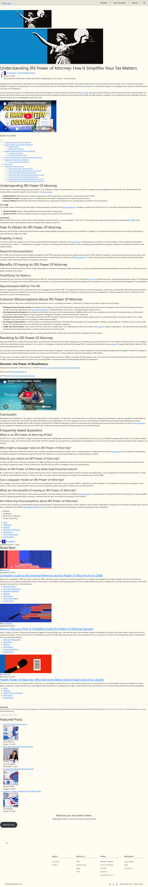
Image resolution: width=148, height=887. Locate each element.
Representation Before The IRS (18, 155)
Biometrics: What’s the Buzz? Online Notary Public (22, 791)
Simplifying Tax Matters (16, 153)
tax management (84, 494)
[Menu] (144, 3)
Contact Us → (129, 868)
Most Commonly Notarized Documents (18, 746)
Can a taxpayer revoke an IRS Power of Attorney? (23, 177)
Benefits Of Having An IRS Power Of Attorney (20, 151)
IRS (83, 86)
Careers (55, 865)
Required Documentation (16, 149)
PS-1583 (103, 868)
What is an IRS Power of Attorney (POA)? (21, 169)
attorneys (77, 242)
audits (100, 327)
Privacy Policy (138, 884)
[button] (2, 75)
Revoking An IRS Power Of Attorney (17, 160)
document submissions (41, 310)
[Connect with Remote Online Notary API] (10, 777)
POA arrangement (68, 207)
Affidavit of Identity (106, 862)
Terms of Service (126, 884)
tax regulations (139, 423)
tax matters (48, 192)
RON (78, 862)
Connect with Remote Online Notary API (18, 769)
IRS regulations (81, 257)
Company (55, 862)
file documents (116, 451)
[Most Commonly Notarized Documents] (10, 755)
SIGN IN (134, 3)
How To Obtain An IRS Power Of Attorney (19, 145)
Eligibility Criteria (14, 147)
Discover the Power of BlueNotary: (19, 162)
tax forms (92, 279)
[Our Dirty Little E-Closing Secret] (10, 733)
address (114, 344)
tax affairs (85, 93)
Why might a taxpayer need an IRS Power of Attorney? (25, 171)
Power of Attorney (106, 865)
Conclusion (8, 164)
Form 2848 (131, 220)
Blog (126, 865)
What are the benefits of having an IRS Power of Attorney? (26, 179)
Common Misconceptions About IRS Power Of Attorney (23, 157)
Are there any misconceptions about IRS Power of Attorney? (27, 181)
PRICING (104, 3)
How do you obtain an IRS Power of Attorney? (22, 173)
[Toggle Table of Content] (1, 140)
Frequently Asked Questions (14, 166)
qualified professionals (34, 507)
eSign (78, 868)
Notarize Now (8, 824)
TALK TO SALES (119, 3)
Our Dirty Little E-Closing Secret (15, 724)
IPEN (78, 872)
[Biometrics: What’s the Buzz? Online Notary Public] (10, 800)
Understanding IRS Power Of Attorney (18, 142)
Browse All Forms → (107, 875)
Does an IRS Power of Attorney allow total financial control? (26, 175)
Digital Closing (81, 865)
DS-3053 (103, 872)
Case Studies (128, 862)
